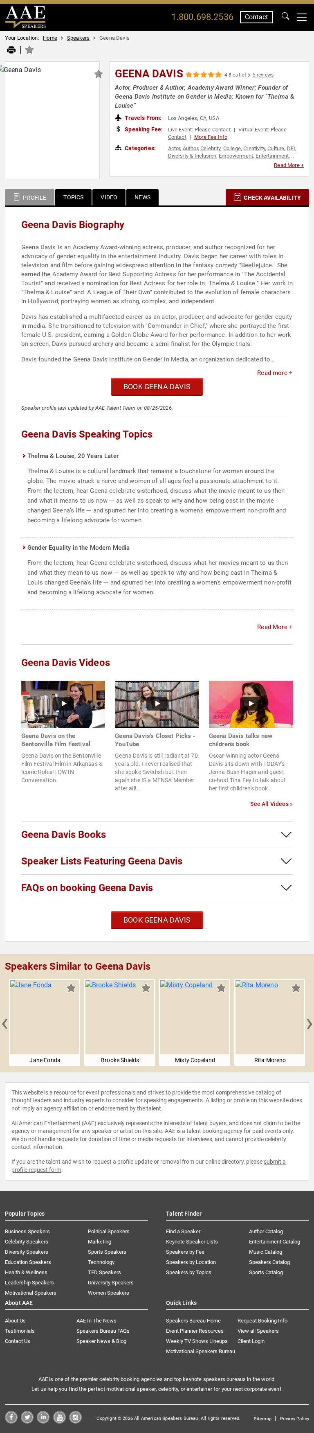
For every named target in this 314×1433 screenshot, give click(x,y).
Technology (101, 1262)
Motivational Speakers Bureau (200, 1351)
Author (190, 148)
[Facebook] (11, 1421)
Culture (275, 148)
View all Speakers (258, 1331)
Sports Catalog (266, 1272)
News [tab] (142, 197)
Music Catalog (265, 1252)
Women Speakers (108, 1293)
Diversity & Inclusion (192, 156)
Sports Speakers (107, 1252)
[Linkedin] (43, 1421)
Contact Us (17, 1341)
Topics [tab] (73, 197)
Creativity (254, 148)
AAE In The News (96, 1321)
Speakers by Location (191, 1262)
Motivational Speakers (30, 1293)
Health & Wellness (26, 1272)
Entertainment (272, 156)
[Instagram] (75, 1421)
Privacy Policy (294, 1419)
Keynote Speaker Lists (192, 1242)
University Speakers (111, 1283)
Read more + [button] (275, 373)
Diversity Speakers (26, 1252)
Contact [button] (256, 17)
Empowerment (236, 156)
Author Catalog (266, 1231)
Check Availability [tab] (271, 197)
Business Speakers (27, 1231)
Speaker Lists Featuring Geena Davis (101, 861)
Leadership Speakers (29, 1283)
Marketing (99, 1242)
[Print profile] (11, 50)
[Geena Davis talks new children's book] (251, 704)
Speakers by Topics (188, 1272)
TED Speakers (104, 1272)
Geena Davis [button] (149, 74)
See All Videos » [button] (271, 804)
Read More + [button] (289, 165)
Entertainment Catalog (274, 1242)
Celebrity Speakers (26, 1242)
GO (285, 17)
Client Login (251, 1341)
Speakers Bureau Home (193, 1321)
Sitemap (262, 1419)
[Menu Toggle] (302, 17)
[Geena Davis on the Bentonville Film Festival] (63, 704)
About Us (15, 1321)
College (232, 148)
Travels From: (142, 118)
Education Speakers (28, 1262)
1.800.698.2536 (202, 17)
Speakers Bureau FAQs (103, 1331)
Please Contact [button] (213, 129)
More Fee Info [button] (210, 137)
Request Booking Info (262, 1321)
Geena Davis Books (63, 834)
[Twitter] (27, 1421)
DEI (291, 148)
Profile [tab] (34, 197)
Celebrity (210, 148)
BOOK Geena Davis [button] (157, 386)
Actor (174, 148)
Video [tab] (109, 197)
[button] (4, 1022)
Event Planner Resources (195, 1331)
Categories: (139, 148)
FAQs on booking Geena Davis (87, 888)
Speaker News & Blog (101, 1341)
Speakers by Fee (185, 1252)
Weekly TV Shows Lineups (197, 1341)
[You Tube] (59, 1421)
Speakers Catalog (269, 1262)
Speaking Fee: (143, 129)
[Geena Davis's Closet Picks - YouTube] (157, 704)
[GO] (285, 17)
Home (50, 38)
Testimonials (20, 1331)
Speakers (78, 38)
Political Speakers (109, 1231)
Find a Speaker (183, 1231)
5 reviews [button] (263, 75)
